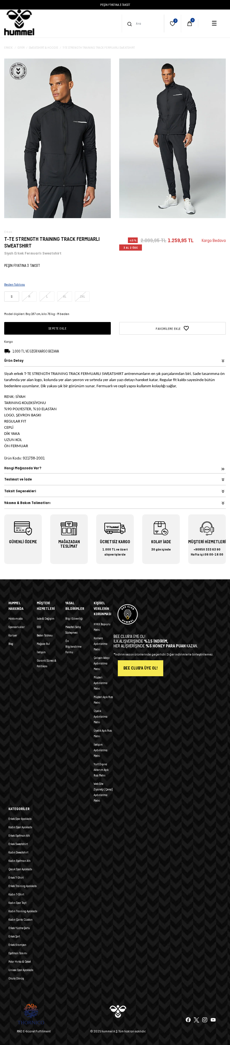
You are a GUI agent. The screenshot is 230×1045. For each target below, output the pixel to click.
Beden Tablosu (45, 635)
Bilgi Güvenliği (74, 618)
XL (64, 296)
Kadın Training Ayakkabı (22, 911)
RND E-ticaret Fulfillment (33, 1031)
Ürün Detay (13, 360)
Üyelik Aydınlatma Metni (100, 716)
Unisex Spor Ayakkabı (20, 970)
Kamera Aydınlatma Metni (100, 643)
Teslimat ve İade (18, 479)
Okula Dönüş (16, 978)
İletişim (41, 652)
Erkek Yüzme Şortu (19, 928)
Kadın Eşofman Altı (19, 860)
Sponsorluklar (16, 627)
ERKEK (8, 47)
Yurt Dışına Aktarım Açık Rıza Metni (101, 769)
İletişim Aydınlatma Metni (100, 750)
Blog (10, 643)
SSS (39, 627)
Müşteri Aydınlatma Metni (100, 683)
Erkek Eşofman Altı (19, 835)
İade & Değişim (45, 618)
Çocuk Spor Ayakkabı (20, 869)
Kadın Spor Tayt (17, 902)
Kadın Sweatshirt (18, 852)
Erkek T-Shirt (16, 877)
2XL (82, 296)
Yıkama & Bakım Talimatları (27, 503)
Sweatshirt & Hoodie (43, 47)
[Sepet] (189, 23)
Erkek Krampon (17, 944)
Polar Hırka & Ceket (19, 961)
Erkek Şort (14, 936)
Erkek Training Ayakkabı (22, 886)
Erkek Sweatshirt (18, 844)
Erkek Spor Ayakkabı (20, 818)
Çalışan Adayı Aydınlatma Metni (102, 663)
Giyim (21, 47)
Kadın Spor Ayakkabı (20, 827)
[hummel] (19, 22)
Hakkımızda (15, 618)
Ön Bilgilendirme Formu (73, 646)
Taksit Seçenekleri (20, 491)
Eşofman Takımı (17, 953)
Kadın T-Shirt (16, 894)
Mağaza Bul (43, 643)
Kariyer (12, 635)
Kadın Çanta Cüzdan (20, 919)
